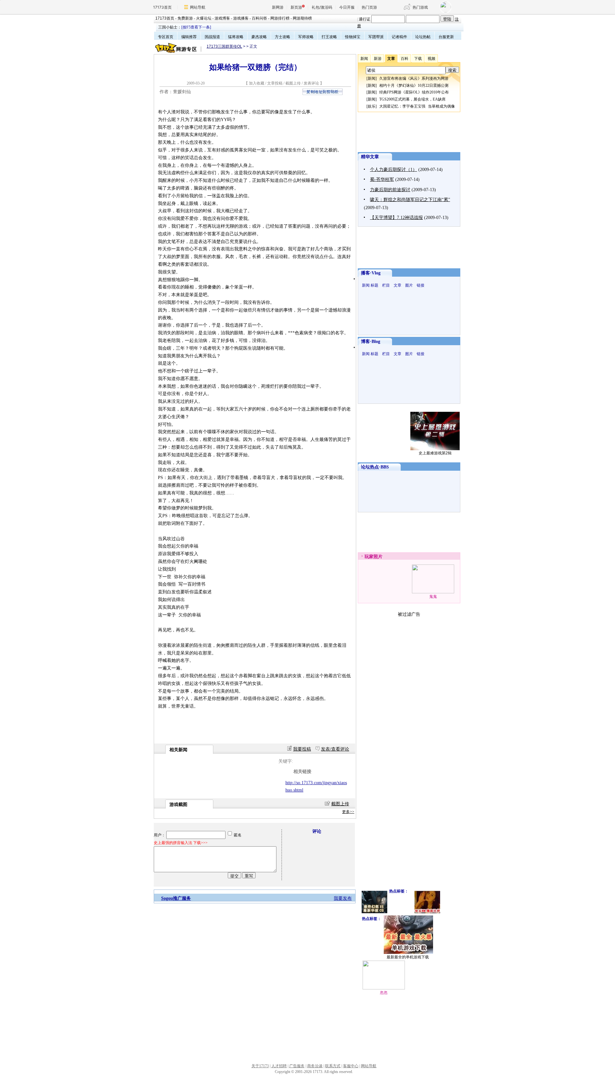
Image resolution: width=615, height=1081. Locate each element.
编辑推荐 (189, 37)
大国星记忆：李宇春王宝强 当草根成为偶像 (417, 106)
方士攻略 (282, 37)
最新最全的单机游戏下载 (408, 957)
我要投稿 (302, 749)
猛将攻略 (235, 37)
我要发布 (343, 898)
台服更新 (446, 37)
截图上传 (293, 83)
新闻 (371, 78)
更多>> (348, 811)
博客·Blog (370, 341)
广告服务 (297, 1066)
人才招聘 (279, 1066)
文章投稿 (275, 83)
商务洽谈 (315, 1066)
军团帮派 (376, 37)
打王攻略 (329, 37)
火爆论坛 (203, 18)
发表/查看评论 (335, 749)
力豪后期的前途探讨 (390, 189)
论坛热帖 (422, 37)
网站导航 (197, 7)
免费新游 (185, 18)
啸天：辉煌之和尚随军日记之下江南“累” (410, 199)
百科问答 (259, 18)
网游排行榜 (280, 18)
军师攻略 (306, 37)
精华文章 (370, 156)
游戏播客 (241, 18)
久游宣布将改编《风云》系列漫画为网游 (413, 78)
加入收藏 (256, 83)
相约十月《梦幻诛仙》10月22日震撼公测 (413, 85)
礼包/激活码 (322, 7)
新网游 (277, 7)
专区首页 (165, 37)
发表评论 (311, 83)
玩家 (369, 556)
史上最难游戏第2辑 (435, 453)
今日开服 (347, 7)
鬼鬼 (433, 596)
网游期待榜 (302, 18)
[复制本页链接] (322, 93)
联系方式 (332, 1066)
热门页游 (369, 7)
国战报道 (212, 37)
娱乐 (371, 106)
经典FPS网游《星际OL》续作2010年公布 (414, 92)
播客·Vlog (371, 273)
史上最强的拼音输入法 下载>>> (181, 843)
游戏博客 (222, 18)
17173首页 (162, 7)
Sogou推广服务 (176, 898)
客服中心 (350, 1066)
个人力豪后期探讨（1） (393, 169)
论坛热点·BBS (375, 467)
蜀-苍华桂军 (382, 179)
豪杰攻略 (259, 37)
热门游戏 (420, 7)
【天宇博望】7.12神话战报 (396, 217)
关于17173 (260, 1066)
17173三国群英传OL (224, 46)
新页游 (296, 7)
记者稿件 (399, 37)
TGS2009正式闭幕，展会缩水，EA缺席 (412, 99)
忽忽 (384, 992)
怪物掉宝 (352, 37)
